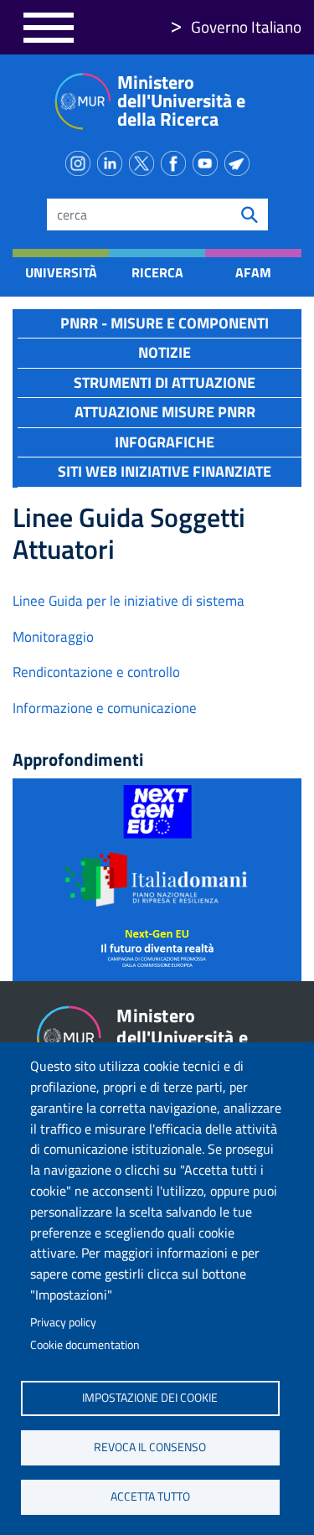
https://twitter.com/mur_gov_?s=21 (144, 160)
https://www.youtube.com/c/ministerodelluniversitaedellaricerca (208, 160)
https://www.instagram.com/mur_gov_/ (81, 160)
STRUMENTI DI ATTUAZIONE (164, 382)
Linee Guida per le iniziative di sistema (129, 601)
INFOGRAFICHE (164, 442)
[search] (249, 214)
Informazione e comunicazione (105, 708)
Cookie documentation (85, 1344)
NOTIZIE (164, 352)
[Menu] (49, 27)
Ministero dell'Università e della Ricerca (181, 100)
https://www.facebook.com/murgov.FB (176, 160)
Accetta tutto (150, 1496)
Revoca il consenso (150, 1447)
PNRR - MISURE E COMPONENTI (164, 323)
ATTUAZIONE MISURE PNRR (165, 412)
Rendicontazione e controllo (96, 672)
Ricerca (157, 272)
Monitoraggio (53, 637)
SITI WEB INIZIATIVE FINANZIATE (164, 471)
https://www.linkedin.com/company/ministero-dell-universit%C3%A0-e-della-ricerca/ (113, 160)
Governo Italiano (246, 26)
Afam (253, 272)
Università (60, 272)
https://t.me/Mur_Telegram (240, 160)
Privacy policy (63, 1322)
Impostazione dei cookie (150, 1397)
